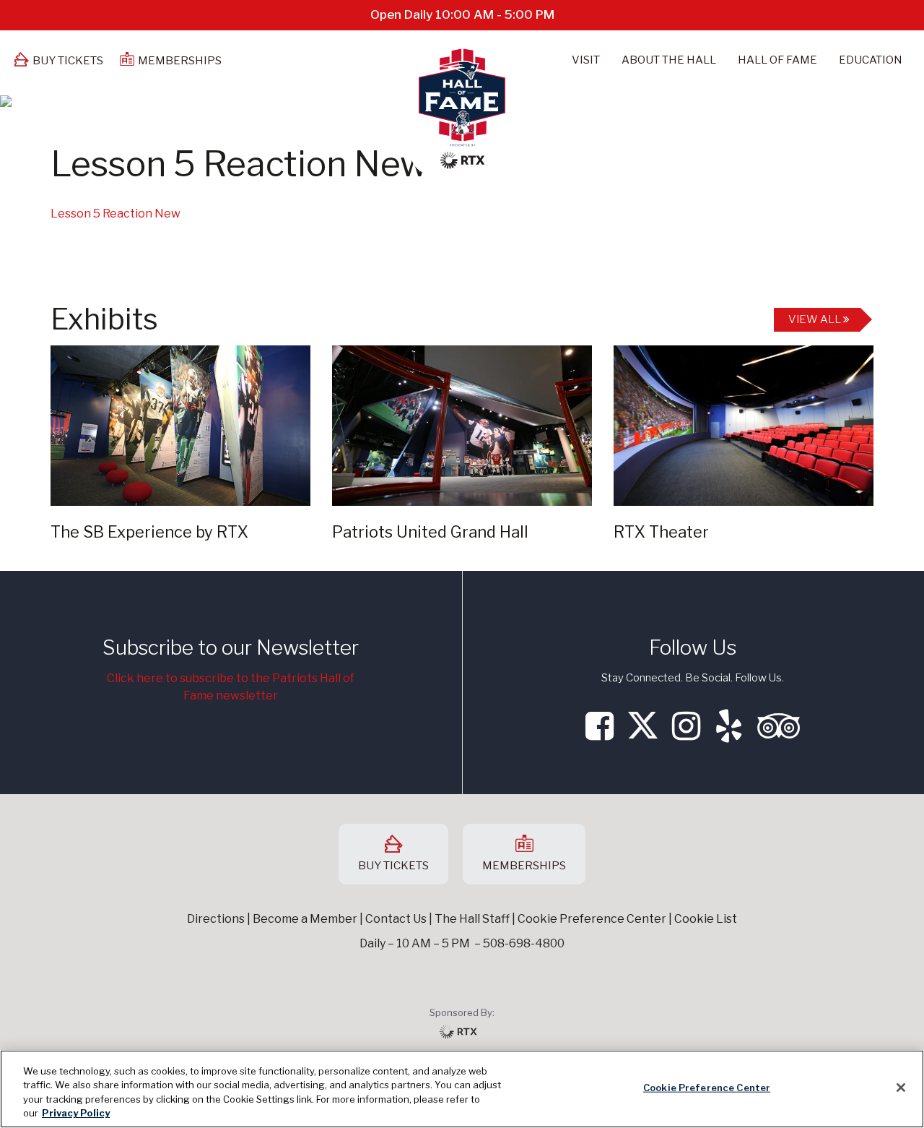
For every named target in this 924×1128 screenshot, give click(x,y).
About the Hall (669, 59)
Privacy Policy (76, 1113)
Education (870, 59)
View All (815, 319)
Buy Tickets (67, 60)
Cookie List (705, 919)
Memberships (180, 60)
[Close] (901, 1087)
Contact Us (396, 919)
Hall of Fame (777, 59)
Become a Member (305, 919)
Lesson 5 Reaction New (115, 213)
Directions (216, 919)
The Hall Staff (472, 919)
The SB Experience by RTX (149, 531)
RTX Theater (661, 531)
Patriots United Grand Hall (430, 531)
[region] (462, 1089)
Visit (586, 59)
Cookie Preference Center (706, 1087)
